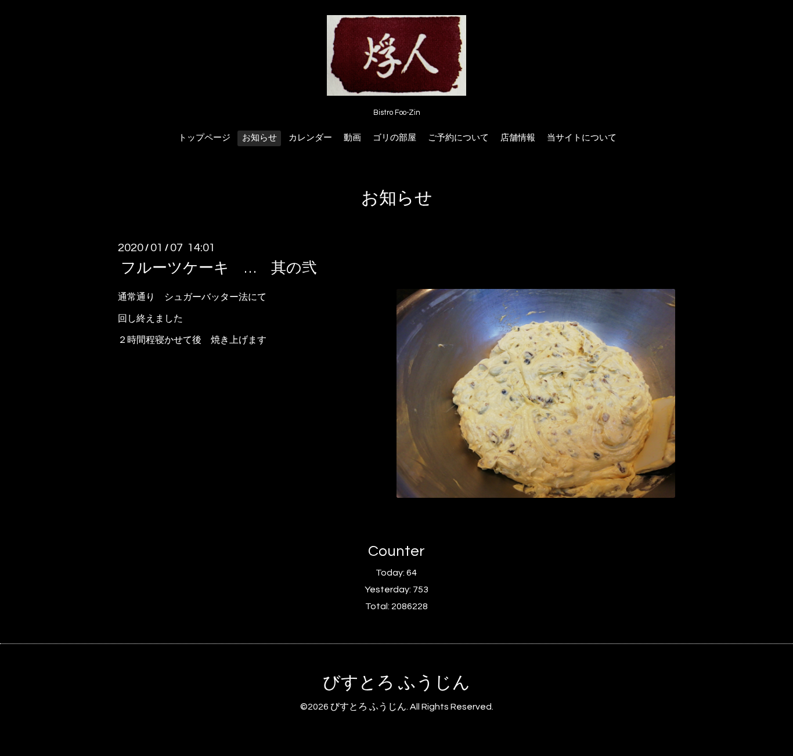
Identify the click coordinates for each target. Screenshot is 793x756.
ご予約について (458, 137)
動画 (352, 137)
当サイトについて (582, 137)
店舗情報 (517, 137)
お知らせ (259, 137)
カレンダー (310, 137)
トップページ (204, 137)
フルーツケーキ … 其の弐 (219, 268)
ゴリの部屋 (394, 137)
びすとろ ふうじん (396, 683)
